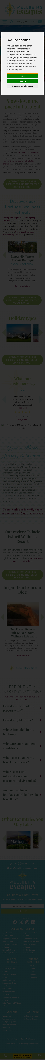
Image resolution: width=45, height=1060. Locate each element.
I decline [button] (22, 81)
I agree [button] (22, 76)
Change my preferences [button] (22, 86)
